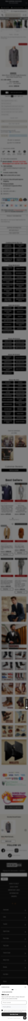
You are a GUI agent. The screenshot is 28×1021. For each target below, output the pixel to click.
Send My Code (14, 1014)
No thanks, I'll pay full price (14, 1018)
